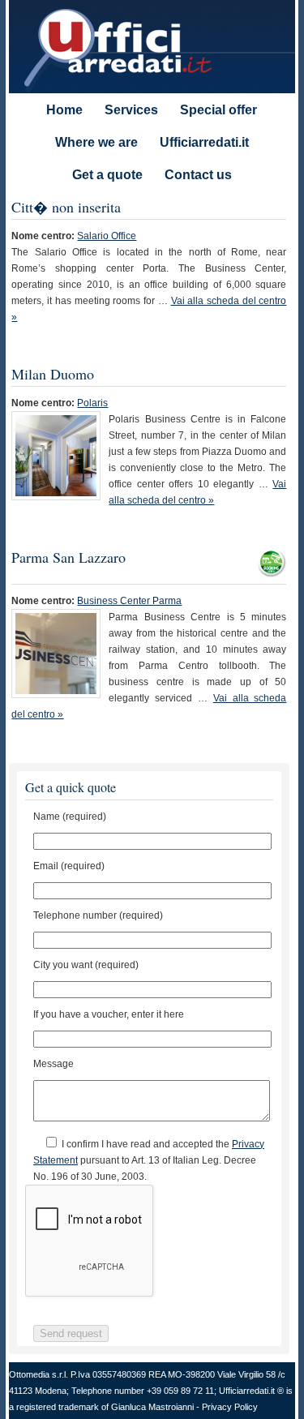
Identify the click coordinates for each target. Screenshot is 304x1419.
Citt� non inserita (66, 206)
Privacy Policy (230, 1407)
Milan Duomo (52, 374)
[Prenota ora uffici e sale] (272, 571)
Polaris (92, 403)
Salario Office (106, 236)
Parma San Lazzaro (68, 557)
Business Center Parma (129, 601)
